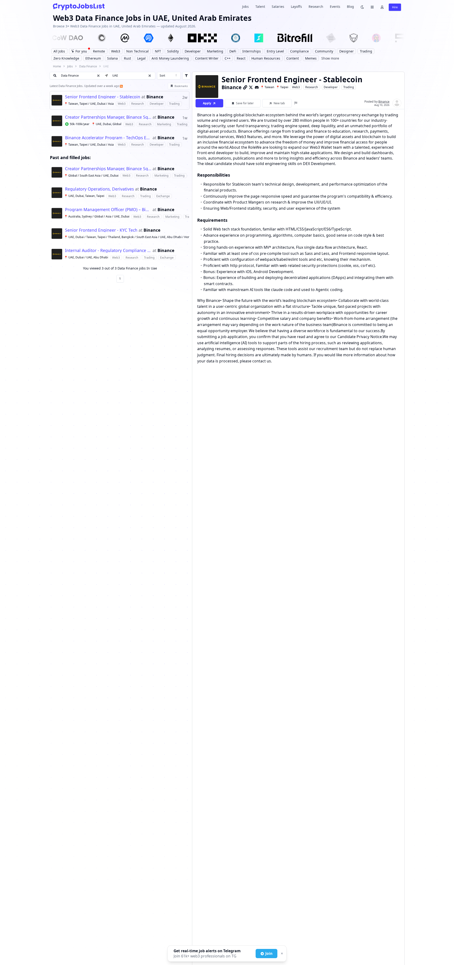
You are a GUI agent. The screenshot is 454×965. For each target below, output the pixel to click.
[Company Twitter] (251, 87)
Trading (348, 87)
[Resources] (372, 7)
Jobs (245, 6)
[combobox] (169, 75)
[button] (149, 75)
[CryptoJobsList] (79, 6)
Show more (330, 58)
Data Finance (88, 66)
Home (57, 66)
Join (268, 953)
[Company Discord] (257, 87)
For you (81, 51)
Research (316, 6)
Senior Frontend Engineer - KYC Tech (101, 230)
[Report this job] (295, 103)
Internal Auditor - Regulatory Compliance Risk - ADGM (108, 250)
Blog (350, 6)
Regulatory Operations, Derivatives (99, 189)
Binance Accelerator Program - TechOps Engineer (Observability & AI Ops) (108, 138)
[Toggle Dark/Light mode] (362, 7)
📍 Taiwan (267, 87)
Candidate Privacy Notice (359, 336)
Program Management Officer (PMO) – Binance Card (108, 210)
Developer (331, 87)
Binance (154, 97)
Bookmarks (181, 86)
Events (335, 6)
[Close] (281, 953)
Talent (260, 6)
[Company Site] (245, 87)
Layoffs (296, 6)
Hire (395, 7)
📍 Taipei (282, 87)
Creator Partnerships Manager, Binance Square (108, 117)
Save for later (245, 103)
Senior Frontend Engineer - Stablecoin (102, 97)
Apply (207, 103)
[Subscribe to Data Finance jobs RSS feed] (121, 86)
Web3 (296, 87)
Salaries (278, 6)
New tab (279, 103)
